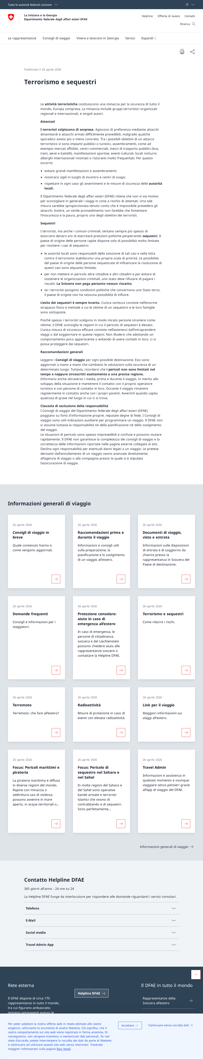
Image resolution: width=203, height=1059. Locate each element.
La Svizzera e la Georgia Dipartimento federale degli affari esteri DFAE (55, 17)
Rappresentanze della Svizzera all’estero (159, 1000)
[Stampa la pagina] (182, 51)
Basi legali (64, 1049)
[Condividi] (192, 51)
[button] (22, 38)
